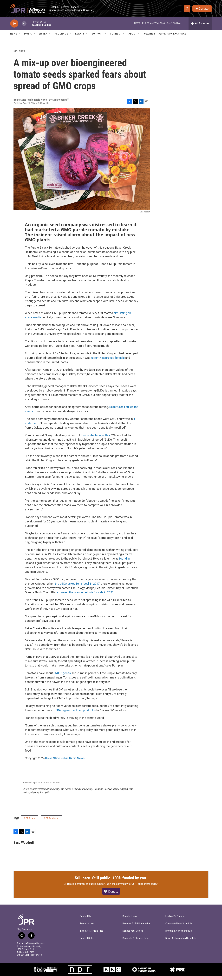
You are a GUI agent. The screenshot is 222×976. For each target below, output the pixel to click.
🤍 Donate (111, 891)
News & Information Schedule (180, 938)
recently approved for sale (108, 357)
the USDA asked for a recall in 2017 (77, 583)
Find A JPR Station (174, 916)
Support (97, 33)
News (13, 33)
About (133, 33)
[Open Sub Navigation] (19, 33)
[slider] (29, 23)
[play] (14, 23)
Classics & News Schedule (178, 923)
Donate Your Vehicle (133, 931)
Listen (43, 33)
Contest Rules (87, 938)
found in (124, 558)
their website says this (95, 435)
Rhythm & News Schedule (178, 931)
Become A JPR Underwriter (137, 923)
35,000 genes (62, 673)
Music (28, 33)
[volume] (24, 23)
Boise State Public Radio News (65, 758)
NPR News (19, 50)
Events (80, 33)
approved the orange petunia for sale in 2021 (85, 592)
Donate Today (130, 916)
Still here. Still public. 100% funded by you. (111, 878)
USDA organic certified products (74, 710)
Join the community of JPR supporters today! (132, 883)
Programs (61, 33)
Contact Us (85, 916)
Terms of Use (87, 923)
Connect (116, 33)
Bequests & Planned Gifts (136, 938)
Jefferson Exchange (172, 33)
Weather (149, 33)
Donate (203, 8)
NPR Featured (51, 818)
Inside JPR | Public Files (91, 931)
